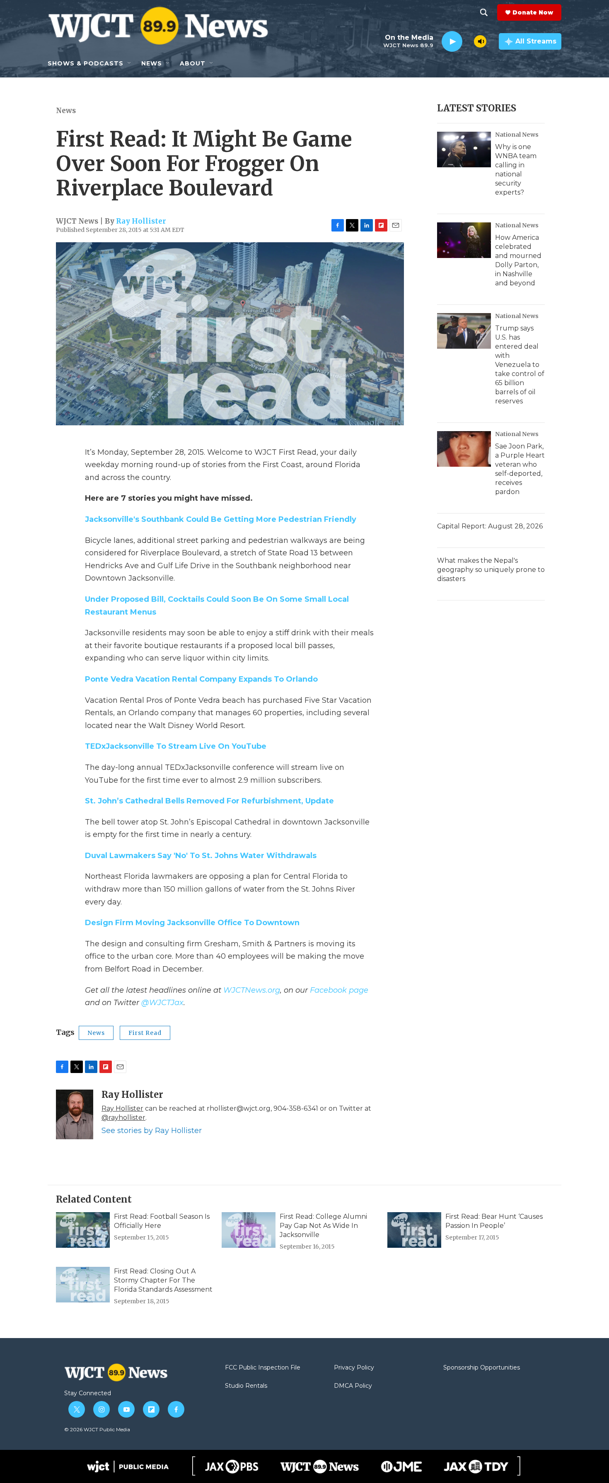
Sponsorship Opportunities (481, 1368)
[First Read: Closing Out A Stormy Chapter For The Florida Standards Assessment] (83, 1284)
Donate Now (532, 12)
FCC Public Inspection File (262, 1368)
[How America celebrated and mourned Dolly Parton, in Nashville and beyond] (464, 240)
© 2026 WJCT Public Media (97, 1429)
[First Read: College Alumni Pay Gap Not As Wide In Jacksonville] (249, 1230)
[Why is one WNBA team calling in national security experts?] (464, 149)
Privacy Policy (354, 1368)
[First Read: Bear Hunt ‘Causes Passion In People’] (414, 1230)
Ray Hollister (141, 221)
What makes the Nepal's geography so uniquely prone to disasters (491, 570)
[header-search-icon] (484, 12)
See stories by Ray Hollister (152, 1130)
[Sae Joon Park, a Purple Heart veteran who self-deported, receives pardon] (464, 449)
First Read (145, 1033)
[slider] (468, 41)
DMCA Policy (353, 1386)
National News (517, 134)
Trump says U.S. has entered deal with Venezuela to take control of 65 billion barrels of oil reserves (519, 364)
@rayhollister (123, 1117)
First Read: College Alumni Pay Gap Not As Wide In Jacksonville (323, 1226)
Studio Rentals (246, 1386)
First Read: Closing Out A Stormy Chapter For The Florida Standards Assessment (163, 1280)
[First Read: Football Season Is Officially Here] (83, 1230)
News (66, 110)
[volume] (480, 41)
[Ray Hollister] (74, 1114)
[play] (452, 41)
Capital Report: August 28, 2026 (490, 526)
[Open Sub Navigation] (129, 63)
